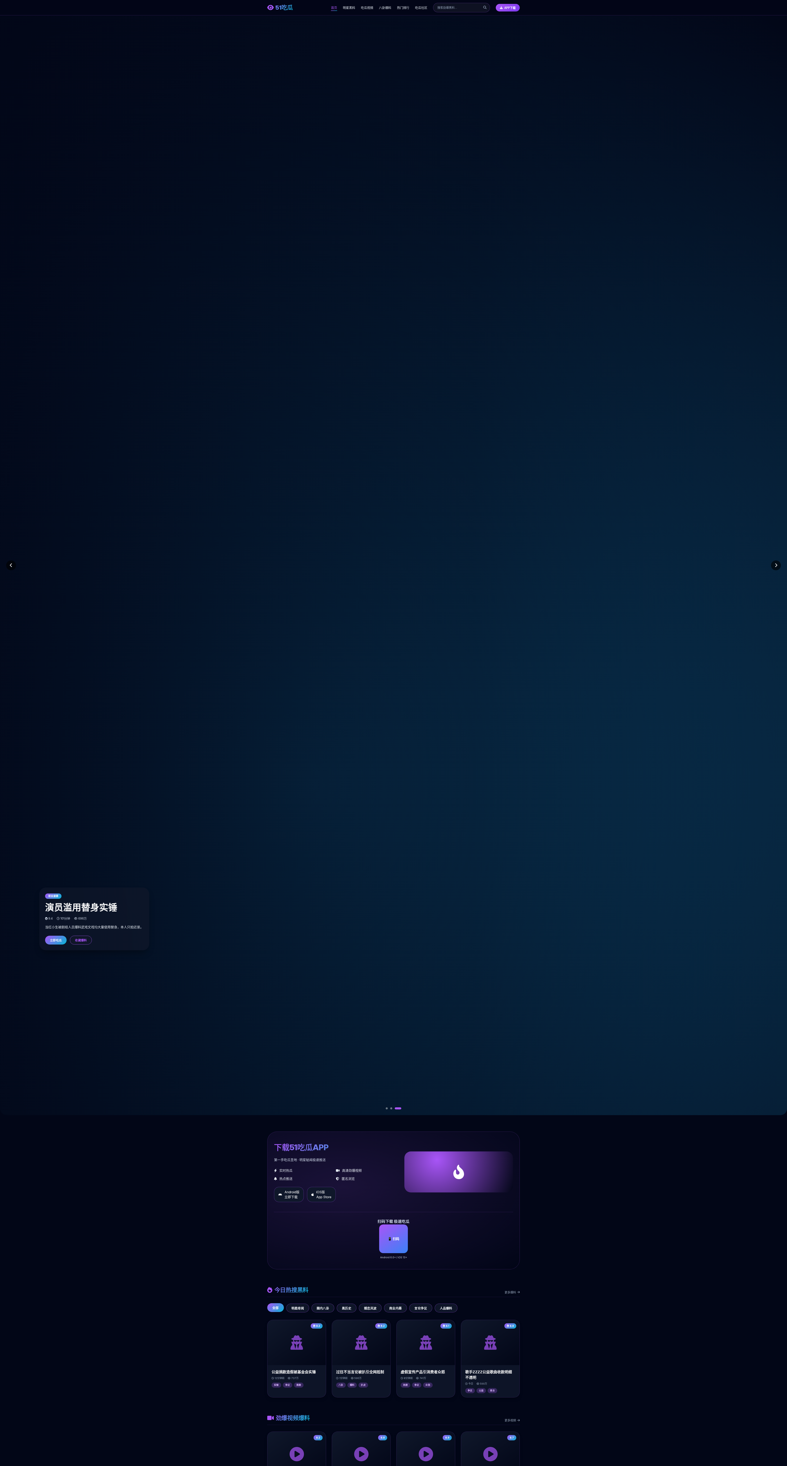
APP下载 (510, 7)
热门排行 (403, 8)
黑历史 (346, 1308)
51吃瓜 (284, 7)
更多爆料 (510, 1292)
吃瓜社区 (421, 8)
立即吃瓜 (56, 940)
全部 (275, 1308)
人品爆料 (446, 1308)
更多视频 (510, 1420)
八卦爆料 (385, 8)
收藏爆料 (81, 940)
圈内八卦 (323, 1308)
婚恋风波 (370, 1308)
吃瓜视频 (367, 8)
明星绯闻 (297, 1308)
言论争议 (420, 1308)
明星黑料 (349, 8)
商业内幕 (395, 1308)
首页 (334, 8)
